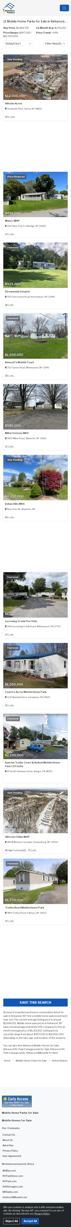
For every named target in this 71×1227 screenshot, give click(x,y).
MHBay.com (9, 1170)
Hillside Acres (13, 103)
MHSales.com (10, 1191)
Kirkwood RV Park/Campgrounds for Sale (26, 1049)
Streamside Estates (17, 291)
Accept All (30, 1221)
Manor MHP (12, 220)
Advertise (8, 1145)
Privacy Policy (10, 1150)
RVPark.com (9, 1181)
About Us (7, 1140)
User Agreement (11, 1156)
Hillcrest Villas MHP (17, 836)
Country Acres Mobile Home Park (26, 692)
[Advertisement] (35, 960)
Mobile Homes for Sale (17, 1120)
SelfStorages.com (12, 1186)
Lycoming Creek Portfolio (21, 621)
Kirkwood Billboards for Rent (42, 1052)
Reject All (11, 1221)
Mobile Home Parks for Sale (20, 1112)
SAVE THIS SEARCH (35, 1003)
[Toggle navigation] (64, 8)
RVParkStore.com (12, 1175)
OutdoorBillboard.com (14, 1197)
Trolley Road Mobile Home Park (24, 907)
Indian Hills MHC (15, 503)
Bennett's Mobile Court (19, 362)
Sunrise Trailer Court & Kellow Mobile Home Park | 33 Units (32, 764)
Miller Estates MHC (17, 433)
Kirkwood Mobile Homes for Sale (40, 1045)
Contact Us (8, 1134)
